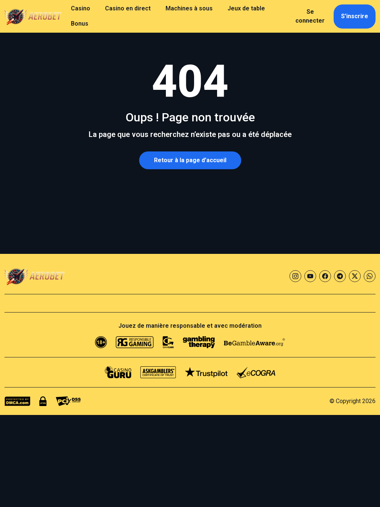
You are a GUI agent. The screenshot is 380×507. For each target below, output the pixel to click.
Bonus (79, 23)
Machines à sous (189, 8)
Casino (80, 8)
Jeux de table (246, 8)
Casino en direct (128, 8)
